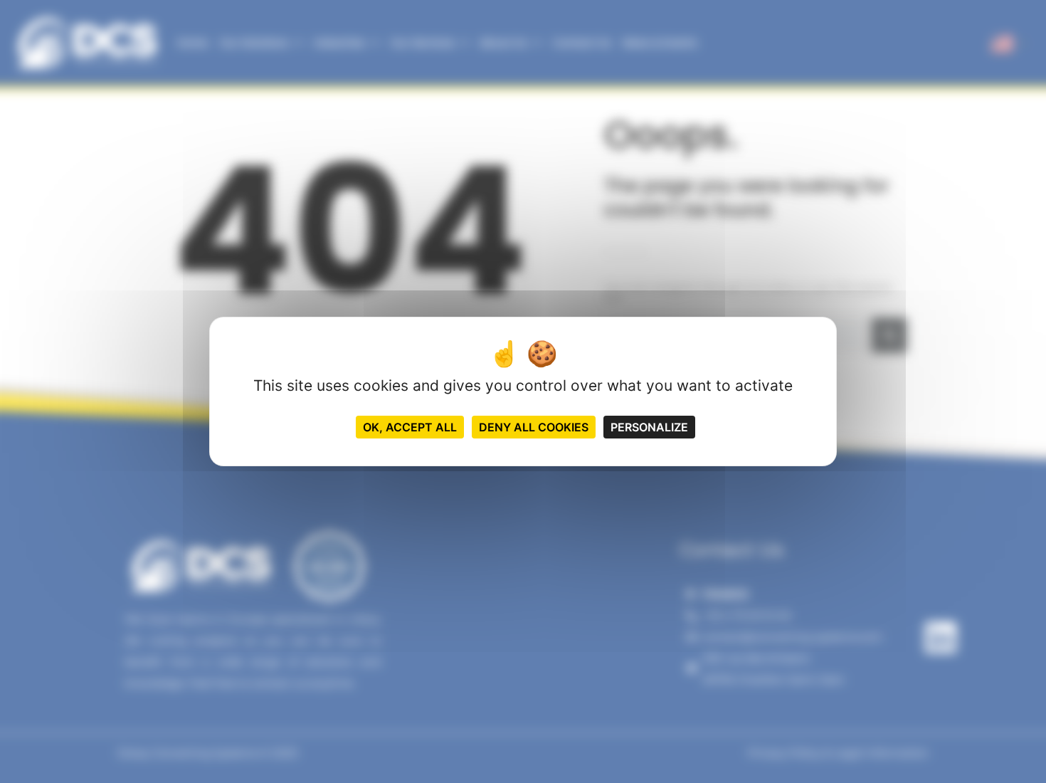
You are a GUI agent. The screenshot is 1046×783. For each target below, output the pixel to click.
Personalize (649, 427)
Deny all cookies (533, 427)
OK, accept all (410, 427)
